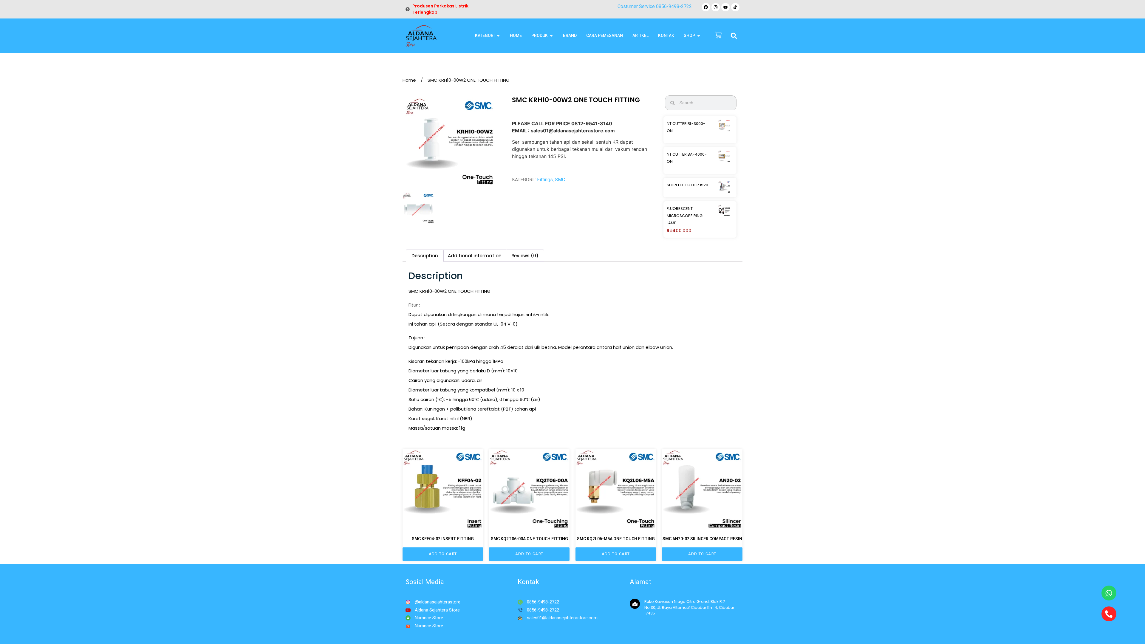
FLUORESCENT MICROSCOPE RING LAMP (685, 216)
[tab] (425, 256)
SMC (560, 179)
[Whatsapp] (1108, 593)
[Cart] (718, 35)
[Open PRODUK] (551, 35)
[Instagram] (715, 7)
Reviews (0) (525, 256)
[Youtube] (725, 7)
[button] (733, 35)
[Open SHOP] (699, 35)
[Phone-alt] (1108, 613)
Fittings (545, 179)
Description (424, 256)
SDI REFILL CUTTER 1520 (687, 185)
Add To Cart (443, 554)
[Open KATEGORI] (498, 35)
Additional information (475, 256)
